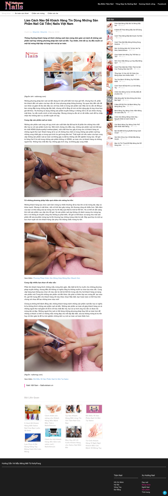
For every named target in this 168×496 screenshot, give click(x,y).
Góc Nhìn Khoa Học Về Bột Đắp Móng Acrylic (127, 138)
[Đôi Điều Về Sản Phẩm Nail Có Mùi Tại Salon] (94, 409)
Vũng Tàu (118, 487)
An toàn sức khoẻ (22, 13)
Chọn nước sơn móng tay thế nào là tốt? (127, 55)
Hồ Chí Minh (119, 482)
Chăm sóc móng (38, 13)
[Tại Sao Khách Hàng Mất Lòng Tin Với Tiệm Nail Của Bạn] (73, 409)
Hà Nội (116, 485)
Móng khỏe (6, 13)
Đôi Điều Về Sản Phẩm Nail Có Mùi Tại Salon (51, 379)
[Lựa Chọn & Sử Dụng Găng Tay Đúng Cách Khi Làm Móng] (32, 437)
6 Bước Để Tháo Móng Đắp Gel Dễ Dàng (128, 30)
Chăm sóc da (53, 13)
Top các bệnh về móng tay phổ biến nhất (127, 80)
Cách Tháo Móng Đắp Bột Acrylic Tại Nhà (128, 36)
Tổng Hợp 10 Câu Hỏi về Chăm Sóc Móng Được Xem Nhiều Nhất (127, 74)
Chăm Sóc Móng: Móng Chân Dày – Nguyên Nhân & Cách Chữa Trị (127, 118)
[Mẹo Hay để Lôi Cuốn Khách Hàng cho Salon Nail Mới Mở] (73, 431)
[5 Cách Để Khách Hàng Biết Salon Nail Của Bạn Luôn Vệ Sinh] (32, 412)
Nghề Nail (145, 487)
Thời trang (146, 492)
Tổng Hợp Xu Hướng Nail (126, 4)
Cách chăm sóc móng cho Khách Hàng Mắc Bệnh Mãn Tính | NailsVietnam (52, 420)
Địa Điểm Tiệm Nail (106, 4)
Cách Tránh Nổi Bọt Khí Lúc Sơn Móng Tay (127, 87)
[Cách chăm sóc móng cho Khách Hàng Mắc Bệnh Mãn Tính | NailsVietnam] (53, 409)
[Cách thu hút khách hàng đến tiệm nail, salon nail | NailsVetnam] (53, 432)
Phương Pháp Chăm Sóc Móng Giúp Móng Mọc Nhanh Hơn (56, 278)
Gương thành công (147, 4)
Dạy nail (145, 482)
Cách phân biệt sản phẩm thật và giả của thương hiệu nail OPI (128, 68)
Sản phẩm (146, 490)
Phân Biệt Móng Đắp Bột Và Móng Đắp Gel (128, 24)
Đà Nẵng (117, 490)
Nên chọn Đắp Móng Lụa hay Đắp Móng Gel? (128, 62)
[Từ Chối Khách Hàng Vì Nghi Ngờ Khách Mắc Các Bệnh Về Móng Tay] (94, 431)
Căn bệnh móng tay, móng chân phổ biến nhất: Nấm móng (127, 125)
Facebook (161, 4)
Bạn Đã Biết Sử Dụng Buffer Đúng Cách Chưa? (128, 132)
